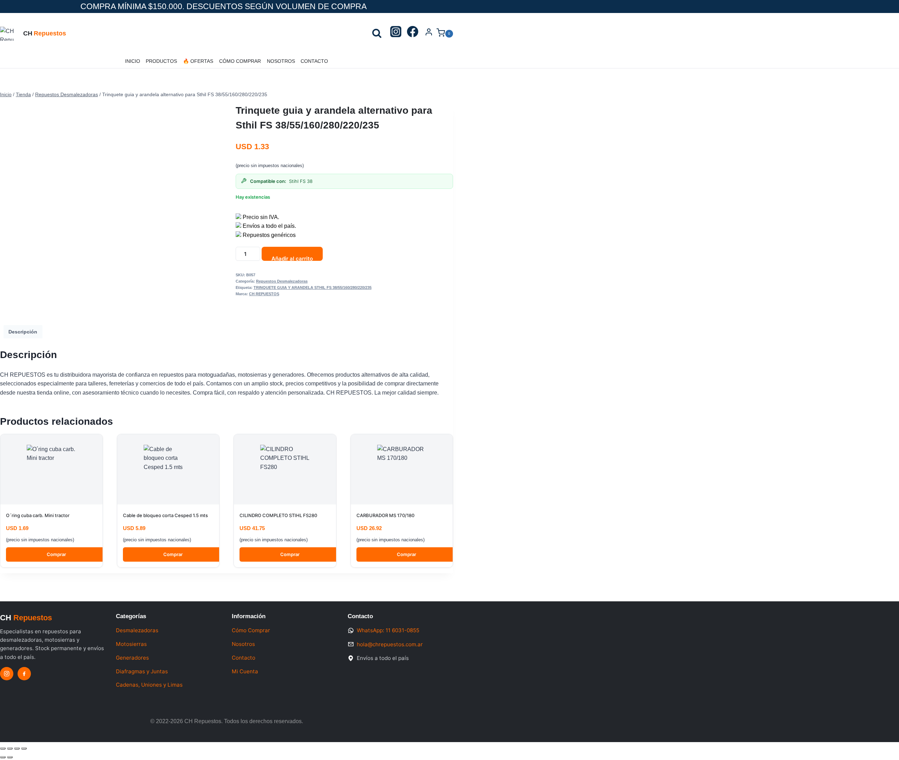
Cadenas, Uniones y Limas (149, 684)
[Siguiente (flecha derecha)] (10, 757)
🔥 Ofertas (198, 61)
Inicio (132, 61)
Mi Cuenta (245, 671)
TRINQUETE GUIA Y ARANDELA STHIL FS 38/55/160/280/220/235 (313, 287)
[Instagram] (395, 33)
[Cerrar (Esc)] (24, 748)
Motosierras (131, 644)
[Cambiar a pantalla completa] (10, 748)
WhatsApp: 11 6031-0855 (388, 630)
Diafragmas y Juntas (142, 671)
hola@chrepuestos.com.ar (390, 644)
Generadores (132, 657)
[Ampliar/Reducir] (3, 748)
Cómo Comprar (240, 61)
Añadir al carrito (292, 258)
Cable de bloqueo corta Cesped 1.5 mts (165, 515)
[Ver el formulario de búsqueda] (377, 33)
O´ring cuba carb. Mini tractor (38, 515)
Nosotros (281, 61)
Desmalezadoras (137, 630)
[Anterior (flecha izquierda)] (3, 757)
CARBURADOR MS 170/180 (385, 515)
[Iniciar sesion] (429, 34)
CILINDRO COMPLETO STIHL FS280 (278, 515)
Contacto (314, 61)
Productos (161, 61)
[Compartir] (17, 748)
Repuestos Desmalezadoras (282, 281)
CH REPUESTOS (264, 294)
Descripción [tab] (22, 332)
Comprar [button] (56, 554)
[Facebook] (412, 33)
